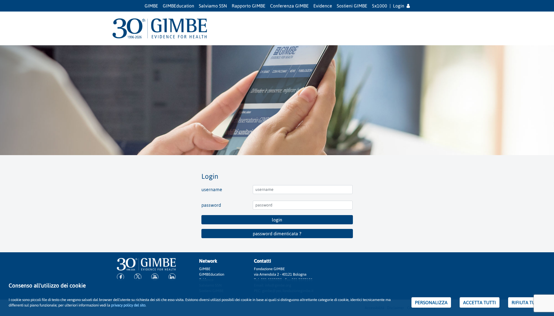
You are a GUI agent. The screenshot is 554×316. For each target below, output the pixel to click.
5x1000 (379, 5)
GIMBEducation (178, 5)
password (211, 205)
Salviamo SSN (213, 5)
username (211, 189)
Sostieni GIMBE (352, 5)
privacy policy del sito (128, 305)
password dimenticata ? (277, 233)
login (277, 219)
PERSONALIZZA (431, 302)
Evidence (322, 5)
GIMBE (151, 5)
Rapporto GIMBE (248, 5)
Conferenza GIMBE (289, 5)
